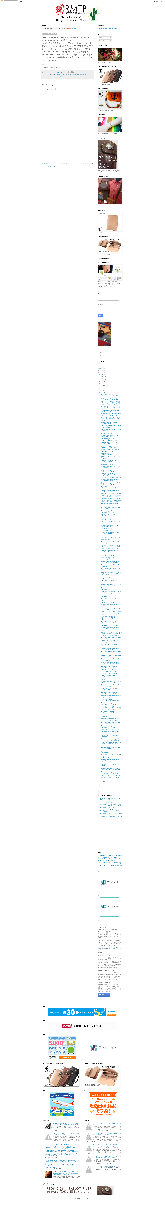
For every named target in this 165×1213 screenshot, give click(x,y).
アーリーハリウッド (116, 860)
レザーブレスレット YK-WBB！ (109, 669)
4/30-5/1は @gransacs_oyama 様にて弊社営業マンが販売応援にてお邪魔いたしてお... (111, 419)
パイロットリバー (111, 859)
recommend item (106, 862)
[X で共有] (70, 72)
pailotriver (51, 76)
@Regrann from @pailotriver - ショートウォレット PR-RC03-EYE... (111, 682)
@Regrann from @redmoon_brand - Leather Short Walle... (110, 491)
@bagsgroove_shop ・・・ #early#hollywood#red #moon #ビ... (111, 407)
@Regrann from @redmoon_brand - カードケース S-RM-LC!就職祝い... (111, 739)
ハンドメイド (67, 76)
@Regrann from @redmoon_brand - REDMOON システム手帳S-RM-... (110, 562)
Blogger (89, 1199)
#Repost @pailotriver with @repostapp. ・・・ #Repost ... (111, 608)
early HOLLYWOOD (50, 74)
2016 (100, 372)
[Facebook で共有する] (72, 72)
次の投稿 (44, 163)
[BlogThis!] (68, 72)
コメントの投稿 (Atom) (50, 166)
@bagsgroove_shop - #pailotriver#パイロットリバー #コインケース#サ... (111, 414)
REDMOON (56, 76)
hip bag (117, 865)
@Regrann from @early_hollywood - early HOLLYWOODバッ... (110, 526)
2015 (100, 786)
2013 (100, 791)
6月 (102, 388)
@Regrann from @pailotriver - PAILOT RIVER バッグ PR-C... (110, 483)
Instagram (64, 74)
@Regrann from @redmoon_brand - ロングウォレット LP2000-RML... (111, 696)
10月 (102, 379)
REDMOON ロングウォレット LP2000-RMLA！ (109, 689)
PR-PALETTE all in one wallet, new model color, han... (110, 411)
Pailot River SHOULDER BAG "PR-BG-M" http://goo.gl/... (111, 595)
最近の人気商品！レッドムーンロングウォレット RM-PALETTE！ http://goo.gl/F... (111, 756)
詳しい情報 (112, 948)
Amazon (101, 860)
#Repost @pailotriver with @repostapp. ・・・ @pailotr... (111, 508)
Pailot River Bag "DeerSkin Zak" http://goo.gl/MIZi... (109, 443)
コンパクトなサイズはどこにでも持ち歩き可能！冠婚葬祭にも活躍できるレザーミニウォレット (107, 1134)
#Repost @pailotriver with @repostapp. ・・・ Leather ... (111, 652)
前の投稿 (91, 163)
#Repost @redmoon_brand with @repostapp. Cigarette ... (109, 588)
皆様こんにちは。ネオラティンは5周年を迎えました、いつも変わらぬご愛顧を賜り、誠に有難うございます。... (111, 495)
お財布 (61, 76)
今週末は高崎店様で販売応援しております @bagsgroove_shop (111, 592)
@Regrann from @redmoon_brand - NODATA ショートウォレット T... (110, 605)
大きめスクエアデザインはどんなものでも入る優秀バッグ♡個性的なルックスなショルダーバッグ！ (66, 1134)
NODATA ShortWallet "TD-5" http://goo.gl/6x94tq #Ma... (108, 676)
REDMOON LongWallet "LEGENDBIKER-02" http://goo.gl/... (110, 700)
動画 (99, 948)
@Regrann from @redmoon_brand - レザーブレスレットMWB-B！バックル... (111, 761)
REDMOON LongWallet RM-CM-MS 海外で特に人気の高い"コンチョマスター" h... (111, 744)
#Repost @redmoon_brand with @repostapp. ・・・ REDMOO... (110, 726)
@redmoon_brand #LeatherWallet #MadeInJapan (109, 751)
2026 (100, 363)
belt (121, 865)
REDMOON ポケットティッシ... (109, 625)
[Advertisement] (68, 147)
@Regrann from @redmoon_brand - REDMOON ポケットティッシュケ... (110, 629)
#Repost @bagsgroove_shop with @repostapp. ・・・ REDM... (109, 504)
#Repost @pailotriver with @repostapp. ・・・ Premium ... (111, 638)
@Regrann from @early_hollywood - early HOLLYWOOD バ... (110, 436)
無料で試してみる (104, 995)
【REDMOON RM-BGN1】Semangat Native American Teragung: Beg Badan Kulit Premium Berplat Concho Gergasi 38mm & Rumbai (109, 809)
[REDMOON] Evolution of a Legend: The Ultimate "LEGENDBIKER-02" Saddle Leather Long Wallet (109, 800)
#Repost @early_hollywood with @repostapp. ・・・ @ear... (109, 511)
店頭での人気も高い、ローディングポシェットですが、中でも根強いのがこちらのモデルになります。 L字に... (111, 613)
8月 (102, 383)
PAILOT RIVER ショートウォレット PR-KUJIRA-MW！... (111, 581)
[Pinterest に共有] (74, 72)
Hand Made (58, 74)
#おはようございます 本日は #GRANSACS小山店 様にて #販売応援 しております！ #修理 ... (111, 708)
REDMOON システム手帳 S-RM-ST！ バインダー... (110, 558)
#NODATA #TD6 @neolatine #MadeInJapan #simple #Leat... (109, 712)
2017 (100, 370)
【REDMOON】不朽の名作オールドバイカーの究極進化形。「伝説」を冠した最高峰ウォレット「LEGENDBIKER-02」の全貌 (110, 804)
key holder (119, 864)
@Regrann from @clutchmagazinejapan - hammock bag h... (111, 423)
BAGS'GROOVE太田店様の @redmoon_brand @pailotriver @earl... (109, 618)
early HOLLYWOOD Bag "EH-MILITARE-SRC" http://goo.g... (111, 426)
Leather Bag (70, 74)
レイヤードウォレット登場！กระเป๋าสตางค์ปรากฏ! (106, 1166)
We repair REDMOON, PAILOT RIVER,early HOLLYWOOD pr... (109, 672)
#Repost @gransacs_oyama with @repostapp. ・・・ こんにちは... (110, 395)
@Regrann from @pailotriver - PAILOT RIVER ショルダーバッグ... (110, 446)
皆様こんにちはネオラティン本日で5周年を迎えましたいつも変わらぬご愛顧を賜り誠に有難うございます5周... (111, 547)
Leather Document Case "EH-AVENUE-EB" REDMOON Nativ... (111, 450)
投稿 (101, 37)
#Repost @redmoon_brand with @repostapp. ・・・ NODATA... (109, 692)
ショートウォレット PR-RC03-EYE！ (111, 679)
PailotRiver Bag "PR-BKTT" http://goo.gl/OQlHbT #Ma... (108, 454)
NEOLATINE (45, 76)
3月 (102, 782)
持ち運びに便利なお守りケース (109, 539)
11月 (102, 377)
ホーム (67, 163)
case (104, 864)
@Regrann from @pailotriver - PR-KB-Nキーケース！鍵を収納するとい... (111, 719)
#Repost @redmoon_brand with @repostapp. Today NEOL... (109, 554)
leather (107, 860)
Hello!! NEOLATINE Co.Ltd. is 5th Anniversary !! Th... (109, 529)
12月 (102, 374)
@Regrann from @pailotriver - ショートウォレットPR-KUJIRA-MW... (111, 585)
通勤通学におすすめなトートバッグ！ (110, 464)
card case (113, 864)
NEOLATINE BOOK (109, 865)
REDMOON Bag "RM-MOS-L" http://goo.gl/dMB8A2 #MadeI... (109, 439)
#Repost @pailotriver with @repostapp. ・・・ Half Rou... (111, 659)
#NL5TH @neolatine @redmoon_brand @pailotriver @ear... (111, 569)
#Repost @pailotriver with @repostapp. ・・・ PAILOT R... (111, 685)
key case (108, 864)
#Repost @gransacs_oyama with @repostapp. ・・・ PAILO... (109, 487)
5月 (102, 390)
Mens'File (100, 867)
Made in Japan (83, 74)
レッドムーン (105, 857)
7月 (102, 385)
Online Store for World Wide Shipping (109, 28)
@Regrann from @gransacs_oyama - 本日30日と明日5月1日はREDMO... (111, 398)
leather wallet (76, 74)
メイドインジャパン (75, 76)
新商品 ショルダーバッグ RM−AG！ (111, 775)
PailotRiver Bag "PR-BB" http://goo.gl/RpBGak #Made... (109, 474)
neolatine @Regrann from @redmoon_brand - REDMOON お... (111, 536)
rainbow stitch (105, 867)
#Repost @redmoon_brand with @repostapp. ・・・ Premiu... (109, 599)
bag (99, 862)
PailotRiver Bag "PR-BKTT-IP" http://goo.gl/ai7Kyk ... (108, 461)
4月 (102, 392)
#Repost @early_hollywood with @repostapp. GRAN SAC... (109, 518)
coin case (100, 864)
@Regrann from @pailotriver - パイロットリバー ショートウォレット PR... (111, 769)
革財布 (82, 76)
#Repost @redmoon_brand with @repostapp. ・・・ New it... (109, 622)
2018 (100, 368)
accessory (119, 862)
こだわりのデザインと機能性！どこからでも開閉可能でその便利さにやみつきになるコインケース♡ (107, 1157)
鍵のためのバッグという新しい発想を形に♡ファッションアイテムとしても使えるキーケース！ (107, 1145)
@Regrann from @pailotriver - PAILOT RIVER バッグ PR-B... (110, 470)
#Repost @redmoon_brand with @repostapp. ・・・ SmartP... (109, 666)
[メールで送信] (66, 72)
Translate (73, 28)
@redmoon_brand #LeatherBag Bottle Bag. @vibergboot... (111, 515)
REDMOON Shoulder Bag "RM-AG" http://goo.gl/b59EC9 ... (110, 533)
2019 (100, 366)
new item (113, 862)
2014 (100, 789)
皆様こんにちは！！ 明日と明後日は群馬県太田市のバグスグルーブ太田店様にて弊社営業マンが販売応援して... (111, 634)
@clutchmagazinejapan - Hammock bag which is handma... (111, 457)
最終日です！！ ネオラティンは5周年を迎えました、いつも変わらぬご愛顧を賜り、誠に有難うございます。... (111, 403)
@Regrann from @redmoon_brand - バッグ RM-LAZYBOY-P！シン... (111, 648)
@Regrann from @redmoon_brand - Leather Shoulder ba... (110, 480)
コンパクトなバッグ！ (106, 433)
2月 (102, 784)
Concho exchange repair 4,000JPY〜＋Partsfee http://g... (111, 732)
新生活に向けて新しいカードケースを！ (111, 729)
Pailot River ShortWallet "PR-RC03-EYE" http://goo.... (110, 641)
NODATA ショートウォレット (109, 602)
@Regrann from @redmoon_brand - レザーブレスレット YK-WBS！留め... (111, 663)
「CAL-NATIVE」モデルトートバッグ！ (111, 477)
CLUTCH (100, 865)
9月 (102, 381)
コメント (102, 40)
